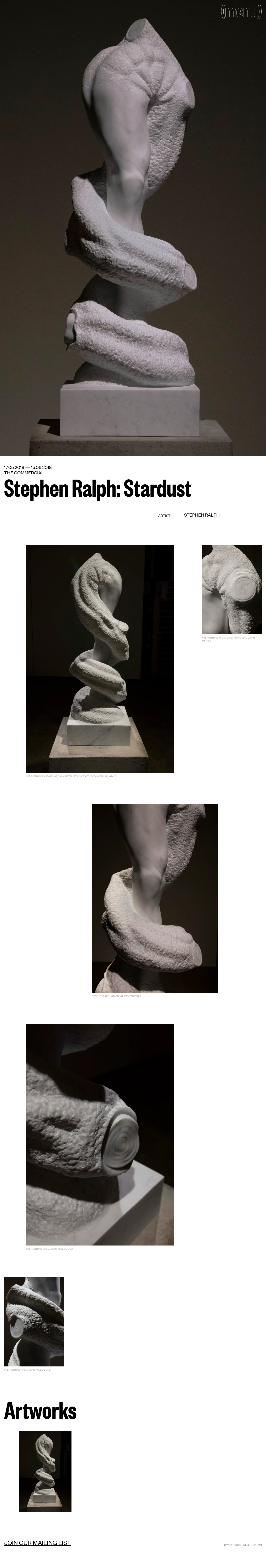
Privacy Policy (232, 1545)
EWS (259, 1545)
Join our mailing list (37, 1542)
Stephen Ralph (202, 515)
